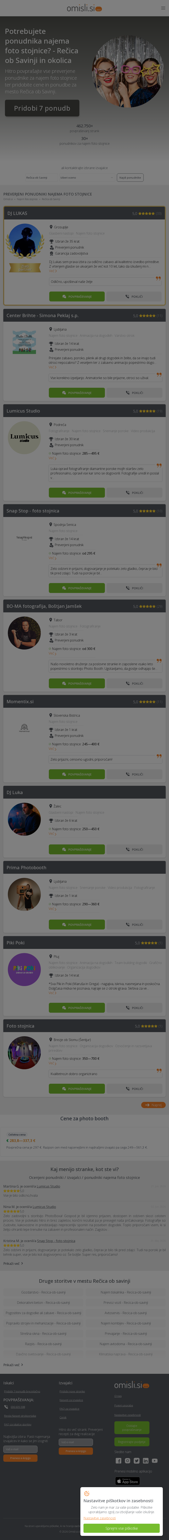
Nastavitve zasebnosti (99, 1518)
